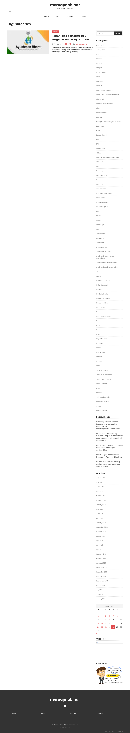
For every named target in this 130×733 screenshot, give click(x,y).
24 (98, 627)
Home (46, 16)
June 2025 (99, 514)
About (58, 16)
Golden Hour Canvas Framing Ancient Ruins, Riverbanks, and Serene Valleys (108, 464)
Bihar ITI (99, 86)
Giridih (98, 216)
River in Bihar (100, 352)
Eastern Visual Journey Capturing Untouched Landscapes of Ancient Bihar (109, 447)
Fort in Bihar (100, 198)
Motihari (99, 289)
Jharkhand (100, 243)
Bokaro (98, 131)
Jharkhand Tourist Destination (107, 263)
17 (98, 623)
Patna (98, 321)
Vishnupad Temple (103, 397)
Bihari (98, 108)
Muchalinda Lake (102, 294)
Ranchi (55, 32)
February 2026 (101, 500)
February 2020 (101, 559)
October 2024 (101, 532)
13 (109, 620)
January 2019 (100, 599)
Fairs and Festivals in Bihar (105, 193)
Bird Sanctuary (101, 113)
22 (117, 623)
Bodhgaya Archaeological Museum (108, 122)
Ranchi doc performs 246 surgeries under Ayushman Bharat (70, 39)
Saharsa (99, 357)
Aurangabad (100, 50)
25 (102, 627)
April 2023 (99, 545)
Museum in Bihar (102, 303)
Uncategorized (101, 384)
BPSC (98, 139)
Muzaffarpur (100, 307)
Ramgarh (99, 343)
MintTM (68, 727)
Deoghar (99, 180)
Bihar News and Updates (104, 90)
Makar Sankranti (102, 285)
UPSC (98, 388)
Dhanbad (99, 184)
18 (102, 623)
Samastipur (100, 361)
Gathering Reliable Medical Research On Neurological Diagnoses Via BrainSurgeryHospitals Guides (108, 425)
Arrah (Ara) (100, 45)
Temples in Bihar (102, 370)
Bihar (98, 77)
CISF (97, 166)
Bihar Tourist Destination (105, 104)
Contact (70, 16)
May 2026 (99, 491)
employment (101, 189)
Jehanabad (100, 238)
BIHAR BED (99, 81)
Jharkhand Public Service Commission (105, 257)
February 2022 (101, 554)
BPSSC (98, 144)
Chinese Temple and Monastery (107, 157)
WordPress (119, 731)
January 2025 (101, 523)
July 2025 (99, 509)
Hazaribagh (100, 225)
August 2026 (100, 478)
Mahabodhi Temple (103, 281)
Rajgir (98, 334)
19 (105, 623)
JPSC (98, 272)
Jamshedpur (100, 234)
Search (117, 33)
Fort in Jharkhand (102, 202)
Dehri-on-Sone (101, 175)
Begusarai (99, 63)
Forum (83, 16)
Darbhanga (100, 171)
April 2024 (99, 541)
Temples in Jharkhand (104, 375)
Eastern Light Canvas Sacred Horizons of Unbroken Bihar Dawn (109, 455)
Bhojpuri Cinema (102, 72)
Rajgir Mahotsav (101, 339)
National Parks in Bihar (104, 316)
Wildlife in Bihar (101, 411)
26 (106, 627)
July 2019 (99, 590)
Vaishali (99, 393)
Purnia (98, 330)
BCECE (98, 54)
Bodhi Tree (100, 126)
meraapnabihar (65, 5)
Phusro (98, 325)
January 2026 (101, 505)
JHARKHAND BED (101, 247)
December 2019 (101, 567)
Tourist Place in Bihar (103, 379)
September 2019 (102, 581)
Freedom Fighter (102, 207)
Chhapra (99, 153)
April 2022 (99, 550)
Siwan (98, 366)
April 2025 (99, 518)
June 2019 (99, 594)
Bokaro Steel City (102, 135)
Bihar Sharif (100, 99)
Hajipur (98, 220)
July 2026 (99, 482)
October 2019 (101, 576)
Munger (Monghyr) (103, 298)
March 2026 (100, 496)
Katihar (98, 276)
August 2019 (100, 585)
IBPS (97, 229)
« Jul (97, 634)
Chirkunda (99, 162)
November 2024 (102, 527)
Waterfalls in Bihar (102, 402)
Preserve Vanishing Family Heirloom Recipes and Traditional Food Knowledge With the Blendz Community (109, 437)
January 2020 (101, 563)
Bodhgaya (99, 117)
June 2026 (100, 487)
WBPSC (98, 406)
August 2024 (100, 536)
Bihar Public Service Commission (107, 95)
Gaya (98, 211)
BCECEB (99, 59)
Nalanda (99, 312)
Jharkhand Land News (104, 252)
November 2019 (101, 572)
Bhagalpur (99, 68)
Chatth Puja (100, 148)
